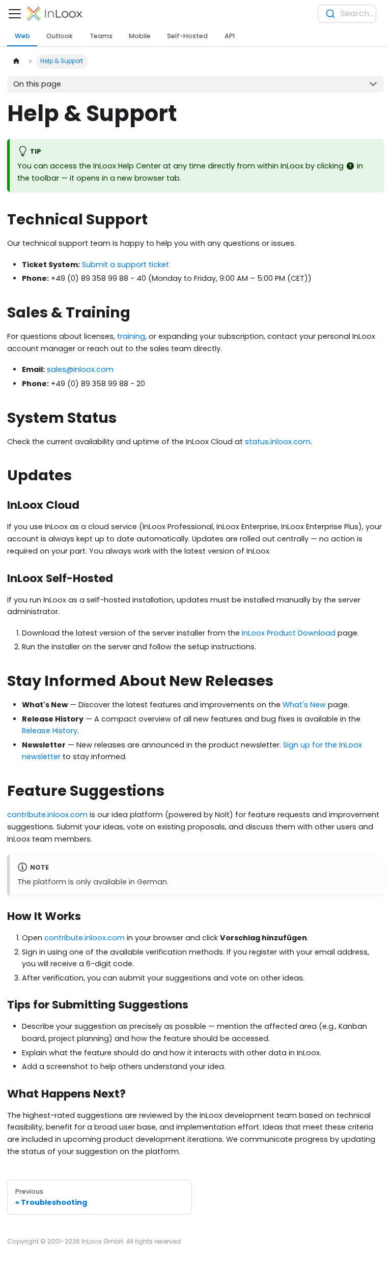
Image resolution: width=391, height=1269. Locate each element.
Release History (49, 731)
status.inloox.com (278, 442)
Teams (101, 36)
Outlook (59, 36)
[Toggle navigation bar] (14, 13)
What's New (304, 705)
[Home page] (15, 61)
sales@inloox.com (80, 369)
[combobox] (347, 14)
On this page (37, 84)
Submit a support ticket (125, 264)
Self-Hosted (187, 36)
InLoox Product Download (289, 633)
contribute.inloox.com (47, 815)
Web (22, 36)
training (131, 336)
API (230, 36)
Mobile (140, 36)
